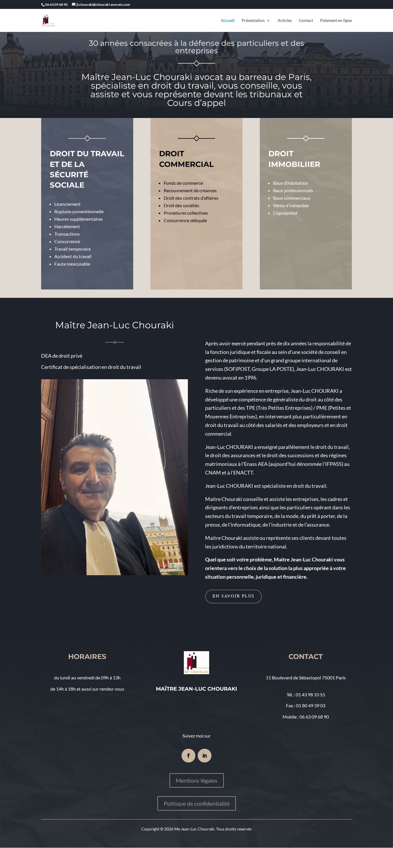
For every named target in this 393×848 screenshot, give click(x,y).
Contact (306, 20)
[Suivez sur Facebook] (188, 756)
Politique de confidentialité (197, 803)
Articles (285, 20)
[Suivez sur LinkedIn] (204, 756)
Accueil (227, 20)
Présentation (253, 20)
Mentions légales (197, 780)
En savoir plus (233, 596)
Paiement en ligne (336, 20)
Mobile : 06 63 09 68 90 (306, 716)
